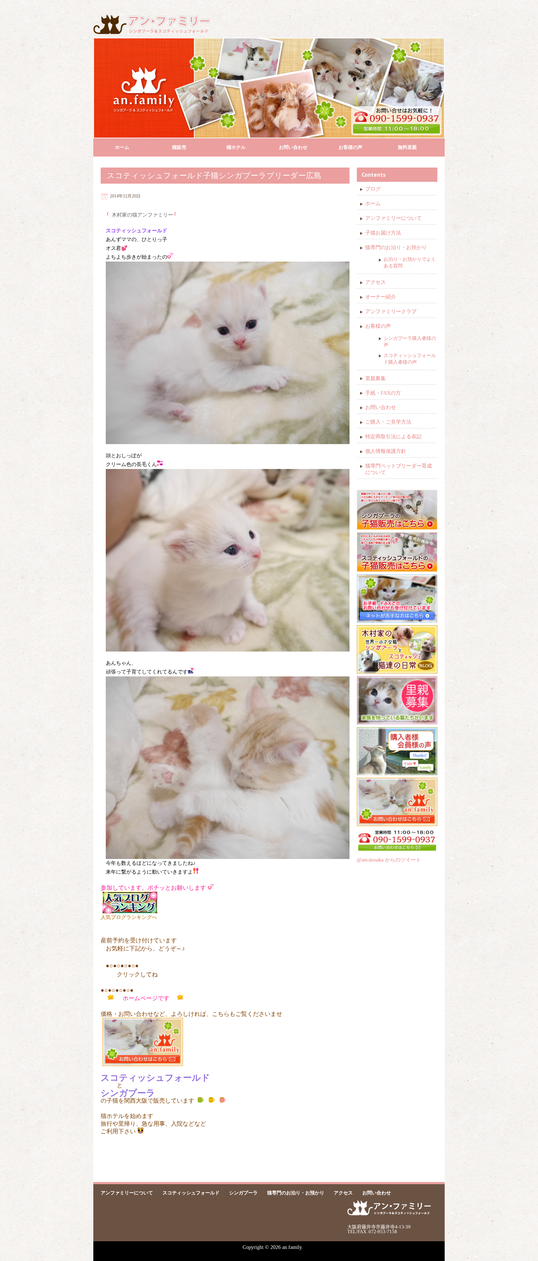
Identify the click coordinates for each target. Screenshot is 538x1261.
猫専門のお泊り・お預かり (396, 247)
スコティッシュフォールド (191, 1193)
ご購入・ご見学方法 (388, 422)
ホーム (122, 147)
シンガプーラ (243, 1193)
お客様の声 (350, 147)
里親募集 (375, 378)
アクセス (375, 282)
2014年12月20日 (125, 196)
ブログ (373, 189)
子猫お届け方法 (383, 233)
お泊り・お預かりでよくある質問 (410, 262)
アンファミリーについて (393, 218)
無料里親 (407, 147)
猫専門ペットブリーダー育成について (398, 469)
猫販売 (179, 147)
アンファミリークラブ (390, 311)
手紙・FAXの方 (383, 393)
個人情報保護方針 (385, 451)
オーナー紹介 (380, 297)
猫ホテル (236, 147)
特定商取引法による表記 (393, 436)
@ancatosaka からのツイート (389, 860)
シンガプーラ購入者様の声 (410, 341)
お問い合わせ (293, 147)
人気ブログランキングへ (129, 917)
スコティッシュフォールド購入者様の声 (410, 359)
